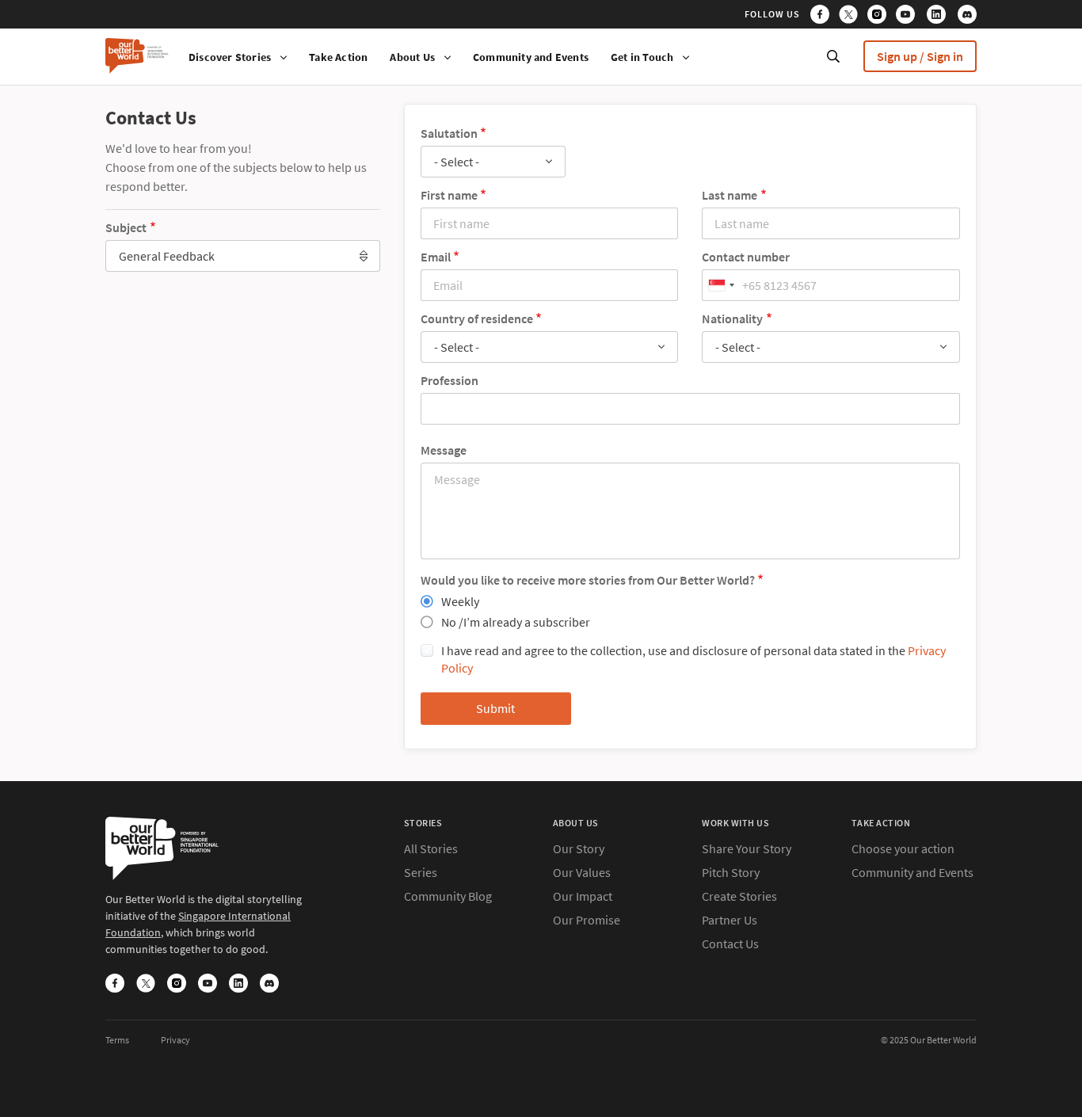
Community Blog (448, 896)
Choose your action (903, 848)
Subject (126, 227)
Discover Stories (230, 57)
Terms (117, 1040)
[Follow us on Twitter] (852, 17)
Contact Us (730, 943)
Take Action (338, 57)
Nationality (732, 318)
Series (420, 872)
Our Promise (586, 920)
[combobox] (242, 256)
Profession (449, 380)
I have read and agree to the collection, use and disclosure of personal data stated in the (693, 659)
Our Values (582, 872)
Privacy (175, 1040)
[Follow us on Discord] (967, 17)
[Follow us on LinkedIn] (941, 17)
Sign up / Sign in (920, 56)
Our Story (578, 848)
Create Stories (739, 896)
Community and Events (531, 57)
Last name (729, 195)
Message (444, 450)
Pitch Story (731, 872)
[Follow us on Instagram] (880, 17)
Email (436, 257)
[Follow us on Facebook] (823, 17)
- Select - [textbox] (456, 162)
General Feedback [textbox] (167, 256)
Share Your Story (746, 848)
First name (449, 195)
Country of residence (477, 318)
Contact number (746, 257)
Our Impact (582, 896)
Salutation (449, 133)
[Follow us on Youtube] (910, 17)
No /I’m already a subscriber (515, 622)
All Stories (431, 848)
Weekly (460, 601)
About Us (412, 57)
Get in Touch (642, 57)
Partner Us (729, 920)
